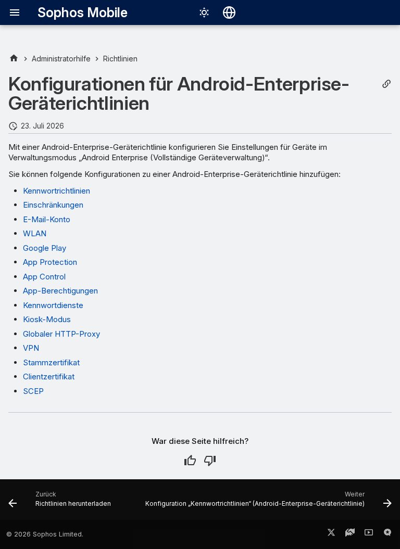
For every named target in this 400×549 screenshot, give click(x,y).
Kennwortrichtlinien (56, 191)
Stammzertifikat (51, 362)
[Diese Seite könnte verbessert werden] (210, 460)
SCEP (33, 391)
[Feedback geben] (387, 534)
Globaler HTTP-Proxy (61, 334)
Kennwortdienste (53, 305)
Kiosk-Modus (47, 319)
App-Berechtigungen (60, 291)
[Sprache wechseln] (229, 12)
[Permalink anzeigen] (386, 84)
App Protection (50, 262)
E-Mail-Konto (46, 219)
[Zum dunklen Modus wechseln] (204, 12)
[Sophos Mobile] (13, 58)
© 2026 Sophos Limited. (44, 534)
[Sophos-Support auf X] (331, 534)
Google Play (44, 248)
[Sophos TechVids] (368, 534)
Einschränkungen (53, 205)
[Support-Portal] (350, 534)
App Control (44, 277)
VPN (31, 348)
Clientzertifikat (48, 376)
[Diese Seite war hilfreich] (190, 460)
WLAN (34, 233)
